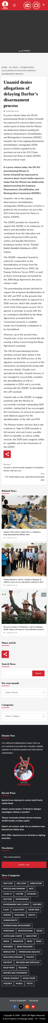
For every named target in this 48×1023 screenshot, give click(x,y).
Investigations (25, 931)
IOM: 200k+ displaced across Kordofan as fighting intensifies (23, 836)
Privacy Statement (18, 1001)
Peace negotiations (13, 957)
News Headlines (25, 947)
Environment (22, 899)
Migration (18, 941)
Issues (39, 931)
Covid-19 (7, 894)
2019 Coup (8, 883)
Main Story (31, 936)
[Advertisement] (24, 24)
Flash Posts (18, 910)
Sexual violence (11, 978)
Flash (6, 910)
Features (37, 905)
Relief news (9, 968)
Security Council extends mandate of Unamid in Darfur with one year (23, 467)
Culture (19, 894)
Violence (7, 984)
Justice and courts (12, 936)
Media (6, 941)
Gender (7, 915)
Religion (23, 968)
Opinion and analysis (29, 952)
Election (7, 899)
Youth (29, 984)
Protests (7, 962)
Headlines (19, 915)
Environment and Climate (16, 905)
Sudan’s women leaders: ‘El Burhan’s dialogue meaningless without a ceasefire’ (21, 810)
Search (38, 673)
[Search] (43, 5)
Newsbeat (8, 947)
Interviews (8, 931)
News (29, 941)
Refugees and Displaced (28, 962)
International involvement (17, 926)
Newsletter (9, 952)
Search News (9, 664)
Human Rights (10, 920)
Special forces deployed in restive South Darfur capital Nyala (22, 801)
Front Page (33, 910)
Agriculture (36, 883)
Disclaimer (33, 1001)
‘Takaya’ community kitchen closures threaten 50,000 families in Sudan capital (21, 819)
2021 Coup (21, 883)
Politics (30, 957)
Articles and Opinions (14, 889)
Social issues (29, 978)
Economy (31, 894)
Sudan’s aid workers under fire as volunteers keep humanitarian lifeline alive (23, 828)
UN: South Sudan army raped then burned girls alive (25, 477)
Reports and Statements (15, 973)
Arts (31, 889)
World (19, 984)
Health (31, 915)
